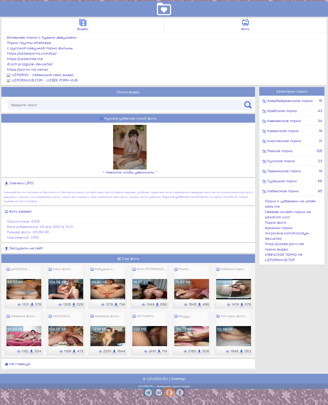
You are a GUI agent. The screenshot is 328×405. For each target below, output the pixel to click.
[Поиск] (248, 105)
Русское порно (294, 161)
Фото (245, 29)
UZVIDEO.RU (157, 379)
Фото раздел (20, 211)
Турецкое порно (294, 181)
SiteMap (178, 379)
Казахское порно (294, 131)
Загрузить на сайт (25, 248)
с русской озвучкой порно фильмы (40, 48)
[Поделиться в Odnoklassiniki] (169, 392)
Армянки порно (279, 228)
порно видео (276, 249)
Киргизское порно (294, 141)
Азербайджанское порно (294, 101)
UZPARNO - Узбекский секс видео (43, 75)
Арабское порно (294, 111)
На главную (19, 364)
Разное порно (294, 151)
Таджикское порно (294, 171)
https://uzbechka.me (25, 59)
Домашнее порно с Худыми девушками (42, 37)
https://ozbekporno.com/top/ (31, 53)
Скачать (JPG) (21, 183)
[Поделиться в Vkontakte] (159, 392)
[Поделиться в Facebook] (180, 392)
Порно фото (275, 222)
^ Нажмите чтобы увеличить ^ (130, 172)
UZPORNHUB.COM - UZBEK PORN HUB (44, 80)
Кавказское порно (294, 121)
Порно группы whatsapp (29, 43)
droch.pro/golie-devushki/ (29, 64)
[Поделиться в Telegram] (148, 392)
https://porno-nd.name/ (27, 69)
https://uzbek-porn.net (284, 244)
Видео (82, 29)
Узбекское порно (294, 191)
